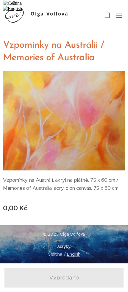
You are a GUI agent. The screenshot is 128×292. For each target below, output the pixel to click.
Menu (119, 15)
